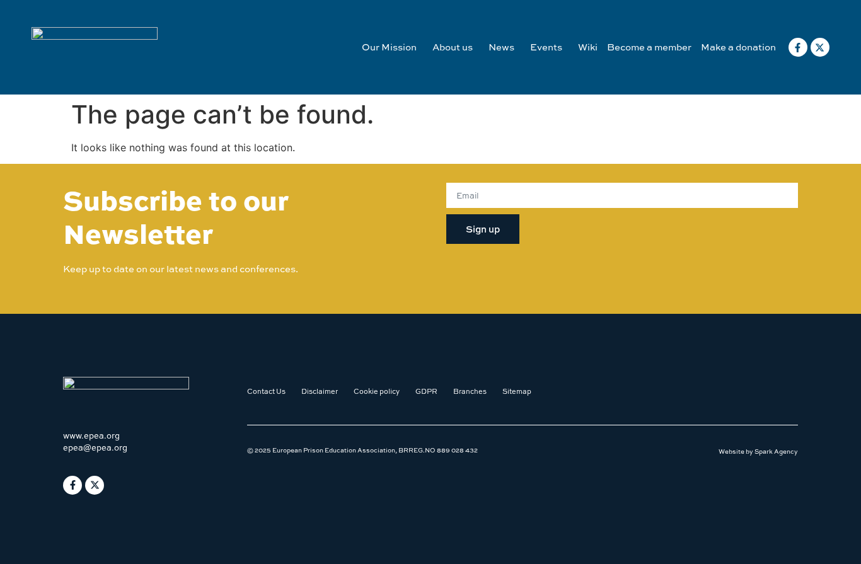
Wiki (588, 47)
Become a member (649, 47)
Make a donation (738, 47)
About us (452, 47)
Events (546, 47)
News (501, 47)
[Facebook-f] (798, 47)
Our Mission (389, 47)
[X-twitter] (820, 47)
